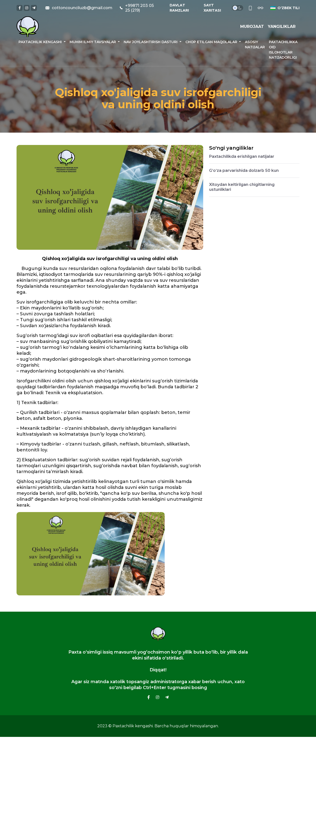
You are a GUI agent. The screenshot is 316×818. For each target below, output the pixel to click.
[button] (283, 8)
